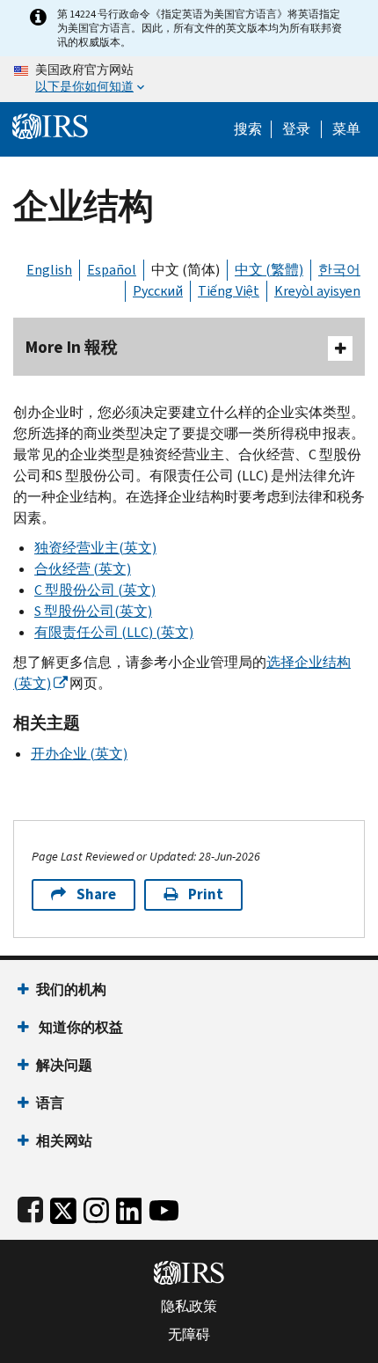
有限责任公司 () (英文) (113, 632)
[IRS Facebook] (30, 1207)
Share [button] (96, 894)
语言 (50, 1103)
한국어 (339, 269)
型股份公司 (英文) (95, 590)
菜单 (346, 129)
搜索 (248, 129)
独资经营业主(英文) (95, 548)
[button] (296, 129)
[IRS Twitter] (63, 1207)
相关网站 (64, 1141)
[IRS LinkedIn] (129, 1207)
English (49, 269)
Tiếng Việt (228, 291)
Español (111, 269)
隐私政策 (189, 1306)
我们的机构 (71, 989)
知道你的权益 (79, 1027)
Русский (158, 291)
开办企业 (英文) (79, 753)
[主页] (50, 124)
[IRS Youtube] (164, 1207)
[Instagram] (96, 1207)
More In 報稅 (71, 347)
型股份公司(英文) (93, 611)
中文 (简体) (185, 269)
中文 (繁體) (269, 269)
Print (205, 894)
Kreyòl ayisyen (317, 291)
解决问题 (64, 1065)
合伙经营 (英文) (82, 569)
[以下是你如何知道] (189, 79)
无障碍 (189, 1335)
